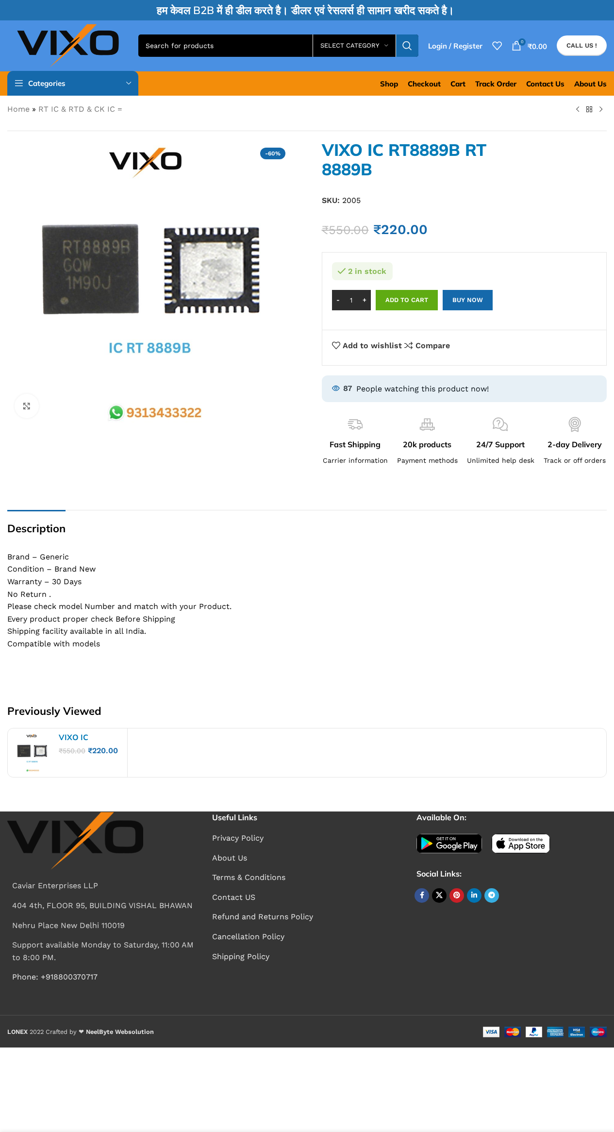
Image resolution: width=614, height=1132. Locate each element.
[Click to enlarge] (27, 406)
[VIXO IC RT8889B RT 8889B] (32, 752)
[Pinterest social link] (456, 895)
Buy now (467, 300)
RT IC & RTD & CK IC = (80, 109)
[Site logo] (68, 45)
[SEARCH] (407, 45)
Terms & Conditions (248, 877)
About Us (229, 857)
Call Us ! (581, 45)
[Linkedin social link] (474, 895)
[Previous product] (577, 110)
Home (18, 109)
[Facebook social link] (422, 895)
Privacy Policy (238, 838)
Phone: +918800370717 (55, 976)
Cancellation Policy (248, 936)
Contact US (233, 897)
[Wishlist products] (497, 45)
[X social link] (439, 895)
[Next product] (601, 110)
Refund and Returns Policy (262, 916)
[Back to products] (589, 110)
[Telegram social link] (491, 895)
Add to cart (406, 300)
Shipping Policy (240, 956)
